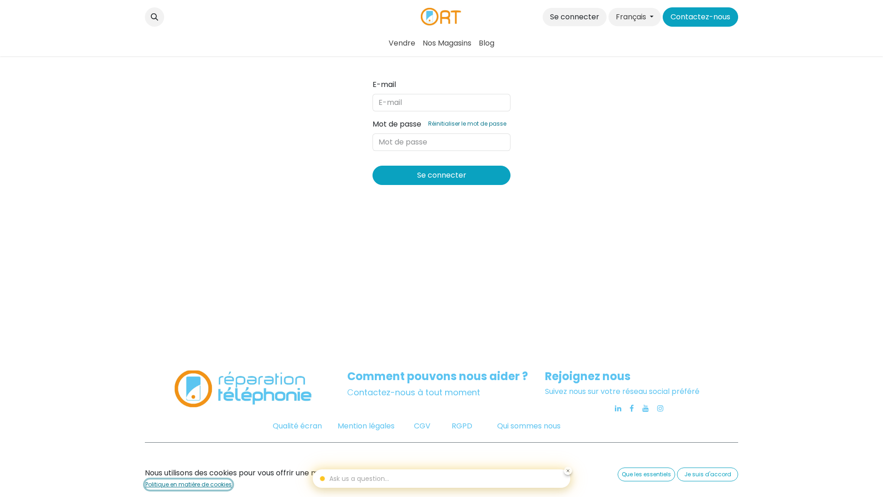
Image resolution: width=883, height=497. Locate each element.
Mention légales (366, 426)
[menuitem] (402, 43)
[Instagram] (660, 408)
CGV (423, 426)
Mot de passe (439, 124)
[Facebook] (632, 408)
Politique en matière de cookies (188, 484)
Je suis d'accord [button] (707, 474)
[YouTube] (646, 408)
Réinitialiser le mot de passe (467, 123)
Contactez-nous (700, 17)
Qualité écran (297, 426)
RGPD (462, 426)
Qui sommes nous (529, 426)
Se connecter (574, 17)
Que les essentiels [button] (646, 474)
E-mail (384, 84)
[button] (154, 17)
